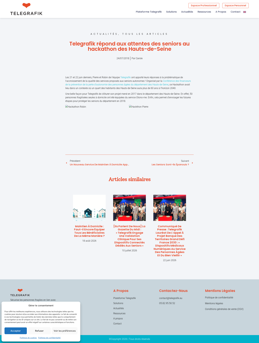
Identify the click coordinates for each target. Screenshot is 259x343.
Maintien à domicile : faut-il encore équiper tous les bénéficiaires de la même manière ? (89, 231)
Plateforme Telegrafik (149, 12)
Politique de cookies (28, 338)
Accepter (15, 330)
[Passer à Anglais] (244, 12)
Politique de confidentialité (49, 338)
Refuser (39, 330)
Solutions (171, 12)
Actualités (187, 12)
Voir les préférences (65, 330)
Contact (236, 12)
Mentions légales (214, 303)
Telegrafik (125, 77)
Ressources (204, 12)
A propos (221, 12)
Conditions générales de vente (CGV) (224, 309)
